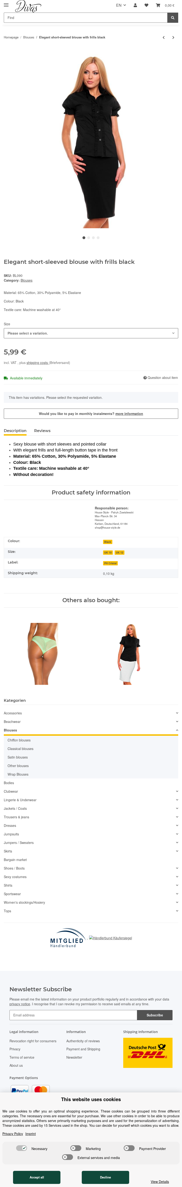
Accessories (13, 713)
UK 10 (108, 552)
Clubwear (11, 791)
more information (129, 413)
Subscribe (155, 1015)
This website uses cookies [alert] (91, 1099)
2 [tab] (88, 237)
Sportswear (12, 893)
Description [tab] (15, 430)
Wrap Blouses (18, 774)
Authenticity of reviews (83, 1040)
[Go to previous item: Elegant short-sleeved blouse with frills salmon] (163, 37)
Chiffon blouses (19, 740)
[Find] (172, 18)
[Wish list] (146, 5)
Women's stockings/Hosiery (24, 902)
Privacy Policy (12, 1133)
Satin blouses (18, 757)
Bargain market (15, 859)
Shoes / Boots (14, 868)
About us (16, 1065)
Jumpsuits (11, 834)
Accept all (37, 1177)
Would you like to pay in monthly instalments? (91, 413)
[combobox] (91, 333)
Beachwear (12, 721)
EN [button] (119, 5)
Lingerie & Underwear (20, 799)
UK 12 (119, 552)
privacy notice (19, 1003)
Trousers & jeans (16, 817)
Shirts (8, 885)
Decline (105, 1177)
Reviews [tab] (42, 430)
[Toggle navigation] (6, 3)
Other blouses (18, 765)
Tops (7, 910)
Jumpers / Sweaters (19, 842)
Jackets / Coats (15, 808)
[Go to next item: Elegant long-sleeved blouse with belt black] (173, 37)
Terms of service (21, 1057)
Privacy (14, 1049)
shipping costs (38, 362)
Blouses (26, 280)
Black (107, 542)
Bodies (9, 782)
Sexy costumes (15, 876)
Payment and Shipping (83, 1049)
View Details (160, 1181)
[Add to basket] (7, 51)
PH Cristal (110, 563)
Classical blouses (20, 748)
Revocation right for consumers (32, 1040)
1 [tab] (83, 237)
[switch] (21, 1148)
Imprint (30, 1133)
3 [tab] (93, 237)
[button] (135, 5)
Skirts (8, 851)
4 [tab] (98, 237)
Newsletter (74, 1057)
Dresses (10, 825)
